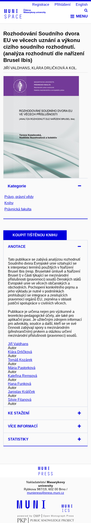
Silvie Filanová (19, 400)
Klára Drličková (20, 352)
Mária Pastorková (21, 368)
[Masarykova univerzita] (31, 508)
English (82, 4)
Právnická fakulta (17, 209)
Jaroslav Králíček (21, 392)
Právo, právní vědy (19, 197)
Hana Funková (19, 384)
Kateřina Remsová (22, 376)
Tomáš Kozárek (20, 360)
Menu (82, 16)
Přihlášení (62, 4)
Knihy (8, 203)
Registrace (40, 4)
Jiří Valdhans (18, 344)
